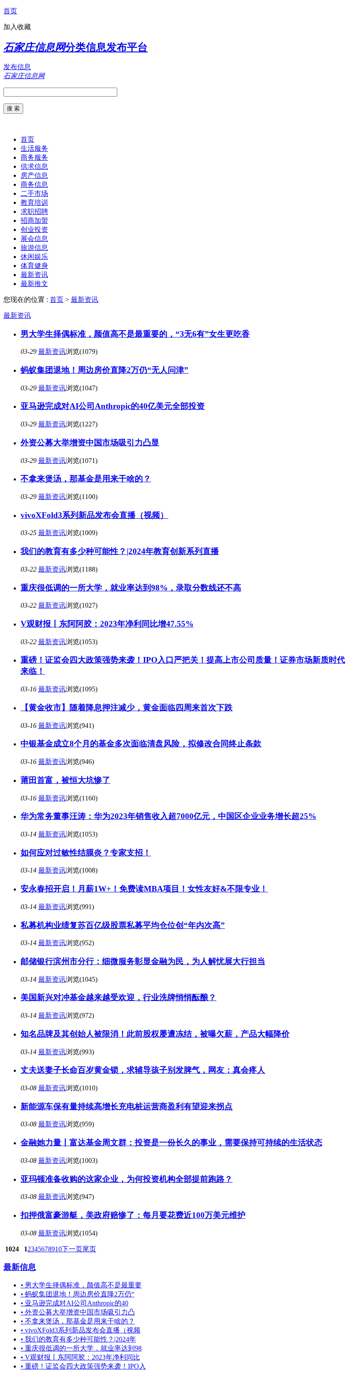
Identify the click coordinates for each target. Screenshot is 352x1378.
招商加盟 (34, 220)
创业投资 (34, 229)
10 (58, 1249)
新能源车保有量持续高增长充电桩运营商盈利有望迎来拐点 (127, 1106)
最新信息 (19, 1267)
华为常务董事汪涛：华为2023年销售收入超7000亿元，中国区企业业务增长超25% (168, 816)
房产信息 (34, 175)
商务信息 (34, 184)
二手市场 (34, 193)
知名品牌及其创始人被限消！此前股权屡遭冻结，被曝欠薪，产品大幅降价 (155, 1033)
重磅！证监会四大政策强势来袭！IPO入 (83, 1366)
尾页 (89, 1249)
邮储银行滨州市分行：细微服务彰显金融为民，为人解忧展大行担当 (143, 961)
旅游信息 (34, 247)
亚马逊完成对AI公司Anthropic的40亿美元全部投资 (113, 406)
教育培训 (34, 202)
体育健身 (34, 265)
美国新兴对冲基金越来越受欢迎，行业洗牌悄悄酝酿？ (118, 997)
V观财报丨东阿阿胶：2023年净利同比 (80, 1357)
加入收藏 (17, 26)
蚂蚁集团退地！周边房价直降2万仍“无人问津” (104, 369)
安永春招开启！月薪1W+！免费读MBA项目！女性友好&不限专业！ (144, 888)
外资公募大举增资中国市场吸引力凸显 (90, 442)
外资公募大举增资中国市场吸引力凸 (78, 1312)
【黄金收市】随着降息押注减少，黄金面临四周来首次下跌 (127, 707)
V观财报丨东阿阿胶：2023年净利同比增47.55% (107, 623)
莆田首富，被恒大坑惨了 (65, 780)
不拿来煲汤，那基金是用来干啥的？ (86, 478)
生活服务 (34, 148)
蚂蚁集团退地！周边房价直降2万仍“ (77, 1294)
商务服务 (34, 157)
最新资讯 (34, 274)
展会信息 (34, 238)
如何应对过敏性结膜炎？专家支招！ (86, 852)
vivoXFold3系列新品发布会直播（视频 (80, 1330)
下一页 (72, 1249)
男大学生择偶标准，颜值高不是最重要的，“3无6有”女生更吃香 (135, 333)
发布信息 (17, 66)
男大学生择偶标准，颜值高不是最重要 (81, 1285)
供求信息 (34, 166)
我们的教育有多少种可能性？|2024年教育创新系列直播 (120, 551)
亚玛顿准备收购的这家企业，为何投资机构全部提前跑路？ (127, 1178)
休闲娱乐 (34, 256)
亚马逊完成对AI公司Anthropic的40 (74, 1303)
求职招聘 (34, 211)
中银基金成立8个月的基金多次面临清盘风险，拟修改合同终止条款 (141, 743)
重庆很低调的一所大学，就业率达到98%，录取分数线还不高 (131, 587)
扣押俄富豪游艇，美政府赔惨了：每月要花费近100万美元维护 (133, 1215)
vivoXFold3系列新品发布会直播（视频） (94, 515)
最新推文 (34, 283)
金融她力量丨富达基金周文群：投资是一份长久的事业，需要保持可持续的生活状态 (171, 1142)
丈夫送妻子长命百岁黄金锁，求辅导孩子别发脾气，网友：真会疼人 (143, 1069)
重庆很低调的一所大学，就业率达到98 (81, 1348)
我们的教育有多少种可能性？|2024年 (78, 1339)
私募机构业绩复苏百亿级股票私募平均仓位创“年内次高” (123, 925)
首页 (10, 11)
